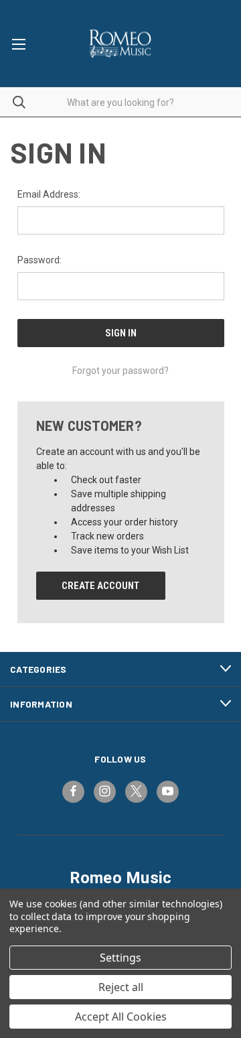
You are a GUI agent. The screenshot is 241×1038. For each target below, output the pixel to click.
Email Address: (48, 194)
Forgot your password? (120, 370)
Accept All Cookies (121, 1016)
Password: (39, 260)
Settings (120, 957)
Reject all (120, 987)
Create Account (100, 586)
